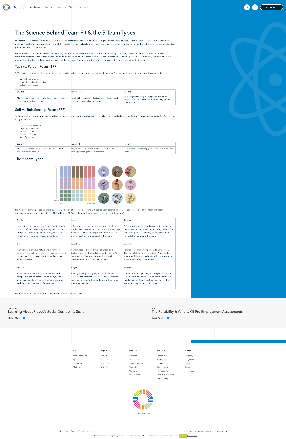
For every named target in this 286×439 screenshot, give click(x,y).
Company (189, 356)
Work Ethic (105, 363)
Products (48, 7)
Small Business (135, 375)
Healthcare (133, 356)
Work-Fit (104, 367)
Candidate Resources (165, 375)
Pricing (71, 7)
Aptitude (76, 360)
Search (255, 7)
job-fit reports (63, 44)
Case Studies (162, 356)
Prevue (188, 351)
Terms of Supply (78, 431)
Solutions (60, 7)
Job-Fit (104, 356)
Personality (77, 363)
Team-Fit (104, 360)
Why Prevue (35, 7)
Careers (188, 367)
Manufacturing (135, 360)
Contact (188, 363)
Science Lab (162, 360)
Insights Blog (162, 363)
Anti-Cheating (162, 379)
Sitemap (90, 431)
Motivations (77, 367)
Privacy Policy (64, 431)
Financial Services (136, 363)
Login (247, 7)
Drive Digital (221, 432)
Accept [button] (182, 436)
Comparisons (162, 367)
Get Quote (271, 7)
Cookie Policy (192, 436)
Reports (104, 351)
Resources (81, 7)
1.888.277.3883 (143, 414)
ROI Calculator (163, 371)
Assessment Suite (80, 356)
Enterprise (133, 367)
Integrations (190, 360)
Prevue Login (190, 371)
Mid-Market (133, 371)
